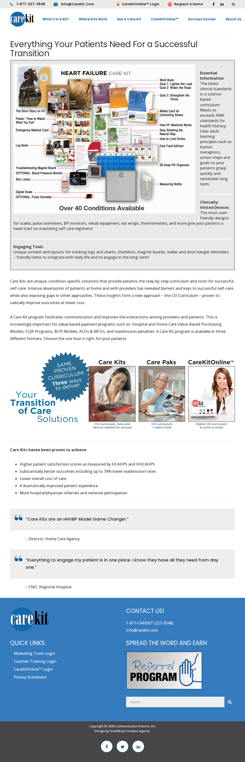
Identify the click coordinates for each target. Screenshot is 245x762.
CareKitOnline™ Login (140, 4)
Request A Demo (188, 4)
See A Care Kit (129, 19)
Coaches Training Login (35, 661)
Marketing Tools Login (34, 653)
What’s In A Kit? (55, 19)
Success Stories (202, 19)
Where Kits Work (93, 19)
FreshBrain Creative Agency (130, 731)
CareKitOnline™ (164, 19)
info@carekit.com (77, 4)
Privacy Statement (30, 677)
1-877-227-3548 (31, 4)
